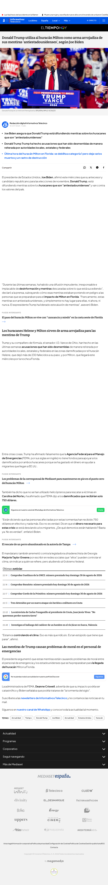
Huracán (99, 718)
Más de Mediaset (13, 764)
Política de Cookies (77, 844)
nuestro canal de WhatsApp (33, 709)
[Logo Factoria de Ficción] (87, 800)
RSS (103, 844)
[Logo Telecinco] (54, 790)
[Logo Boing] (21, 810)
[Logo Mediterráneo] (87, 830)
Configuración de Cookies (59, 844)
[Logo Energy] (54, 810)
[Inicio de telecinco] (4, 20)
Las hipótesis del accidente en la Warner (21, 15)
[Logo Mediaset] (54, 777)
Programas (9, 741)
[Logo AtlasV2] (21, 829)
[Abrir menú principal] (103, 20)
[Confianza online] (54, 874)
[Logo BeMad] (87, 810)
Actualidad (16, 718)
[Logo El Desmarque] (54, 800)
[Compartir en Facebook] (103, 167)
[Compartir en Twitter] (90, 167)
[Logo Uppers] (21, 820)
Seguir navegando (13, 756)
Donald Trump (42, 718)
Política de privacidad (40, 844)
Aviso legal (8, 844)
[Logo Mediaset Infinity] (21, 790)
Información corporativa (22, 844)
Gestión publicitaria (93, 844)
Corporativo (10, 748)
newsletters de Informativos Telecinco (44, 698)
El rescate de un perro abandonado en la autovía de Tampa (36, 544)
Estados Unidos (84, 718)
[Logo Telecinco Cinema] (54, 820)
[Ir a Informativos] (16, 20)
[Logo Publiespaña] (54, 829)
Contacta (54, 847)
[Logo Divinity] (20, 800)
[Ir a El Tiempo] (54, 27)
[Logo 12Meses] (87, 820)
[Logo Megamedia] (55, 861)
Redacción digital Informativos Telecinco (28, 123)
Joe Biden (56, 718)
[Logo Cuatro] (87, 790)
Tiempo (28, 718)
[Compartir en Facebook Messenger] (97, 167)
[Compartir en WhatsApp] (84, 167)
